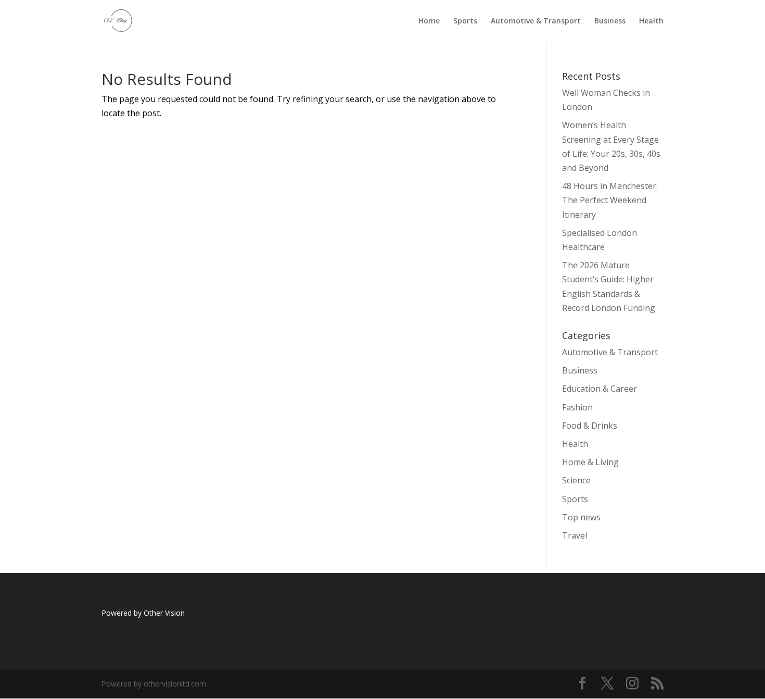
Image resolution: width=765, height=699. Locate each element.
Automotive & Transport (536, 21)
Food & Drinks (589, 425)
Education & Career (599, 388)
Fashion (577, 407)
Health (651, 21)
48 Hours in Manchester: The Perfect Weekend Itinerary (610, 200)
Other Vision (165, 613)
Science (576, 480)
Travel (574, 535)
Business (610, 21)
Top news (581, 517)
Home (429, 21)
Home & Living (590, 462)
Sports (465, 21)
